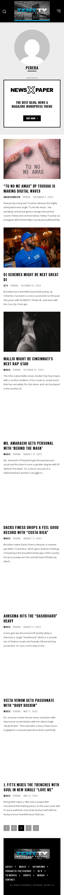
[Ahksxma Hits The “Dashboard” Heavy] (32, 589)
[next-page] (36, 828)
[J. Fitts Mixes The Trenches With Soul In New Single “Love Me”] (32, 758)
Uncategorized (12, 197)
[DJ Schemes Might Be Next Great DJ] (32, 247)
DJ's (6, 286)
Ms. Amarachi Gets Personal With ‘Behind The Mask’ (29, 445)
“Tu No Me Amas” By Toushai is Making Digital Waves (29, 188)
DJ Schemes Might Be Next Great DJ (31, 277)
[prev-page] (7, 828)
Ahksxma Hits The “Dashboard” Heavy (30, 618)
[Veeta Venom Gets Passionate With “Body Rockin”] (32, 673)
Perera (26, 196)
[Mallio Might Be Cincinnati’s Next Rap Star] (32, 332)
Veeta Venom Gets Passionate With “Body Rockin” (29, 703)
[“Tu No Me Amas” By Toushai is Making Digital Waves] (32, 159)
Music (7, 370)
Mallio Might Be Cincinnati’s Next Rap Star (28, 361)
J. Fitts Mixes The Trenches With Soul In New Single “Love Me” (31, 787)
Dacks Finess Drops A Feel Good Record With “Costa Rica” (31, 530)
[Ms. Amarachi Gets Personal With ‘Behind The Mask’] (32, 416)
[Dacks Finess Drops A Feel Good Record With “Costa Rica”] (32, 500)
